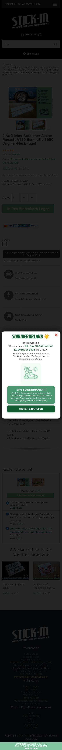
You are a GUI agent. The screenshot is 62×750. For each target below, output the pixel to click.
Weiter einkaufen (31, 408)
